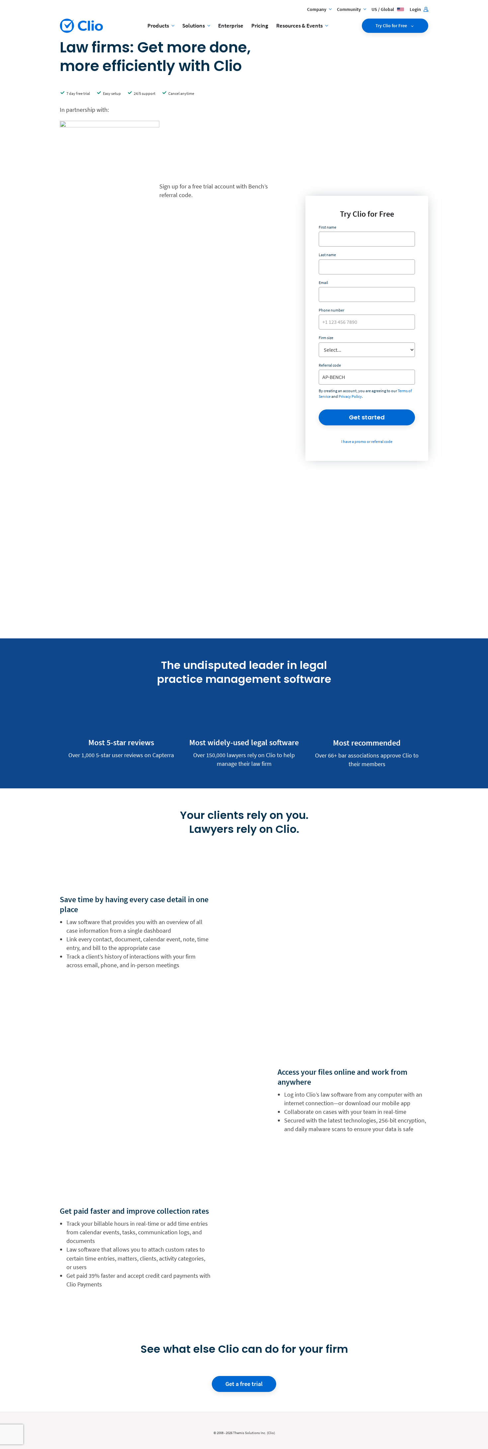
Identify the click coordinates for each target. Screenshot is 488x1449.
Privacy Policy (350, 396)
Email (323, 282)
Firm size (326, 337)
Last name (327, 254)
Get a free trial (244, 1384)
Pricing (259, 25)
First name (327, 227)
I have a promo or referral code (366, 441)
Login (416, 9)
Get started (367, 417)
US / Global (383, 9)
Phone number (331, 310)
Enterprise (230, 25)
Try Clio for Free (391, 26)
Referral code (330, 365)
